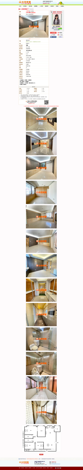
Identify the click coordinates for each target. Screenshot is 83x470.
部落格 (57, 6)
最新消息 (44, 467)
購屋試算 (46, 6)
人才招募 (41, 6)
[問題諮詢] (60, 33)
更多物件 (41, 454)
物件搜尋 (25, 6)
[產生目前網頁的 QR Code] (55, 468)
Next (47, 26)
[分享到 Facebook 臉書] (57, 468)
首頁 (19, 467)
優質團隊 (35, 6)
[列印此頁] (53, 35)
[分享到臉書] (53, 37)
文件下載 (37, 467)
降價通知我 (33, 12)
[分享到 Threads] (59, 468)
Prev (20, 26)
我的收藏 (30, 6)
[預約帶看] (53, 33)
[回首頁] (25, 1)
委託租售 (52, 6)
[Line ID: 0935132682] (60, 28)
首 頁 (20, 6)
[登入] (60, 468)
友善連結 (62, 6)
